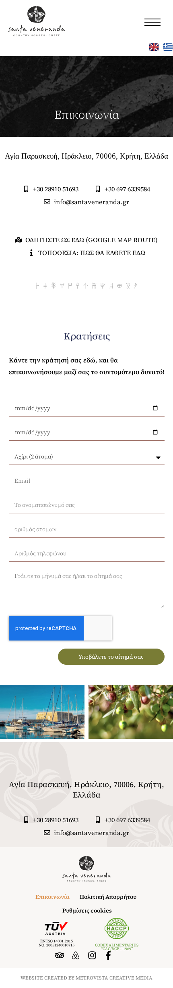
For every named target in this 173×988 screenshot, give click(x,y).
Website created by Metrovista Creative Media (86, 978)
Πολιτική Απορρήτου (108, 897)
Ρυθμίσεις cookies (87, 910)
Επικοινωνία (52, 897)
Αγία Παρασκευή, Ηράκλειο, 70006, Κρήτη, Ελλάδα (86, 789)
